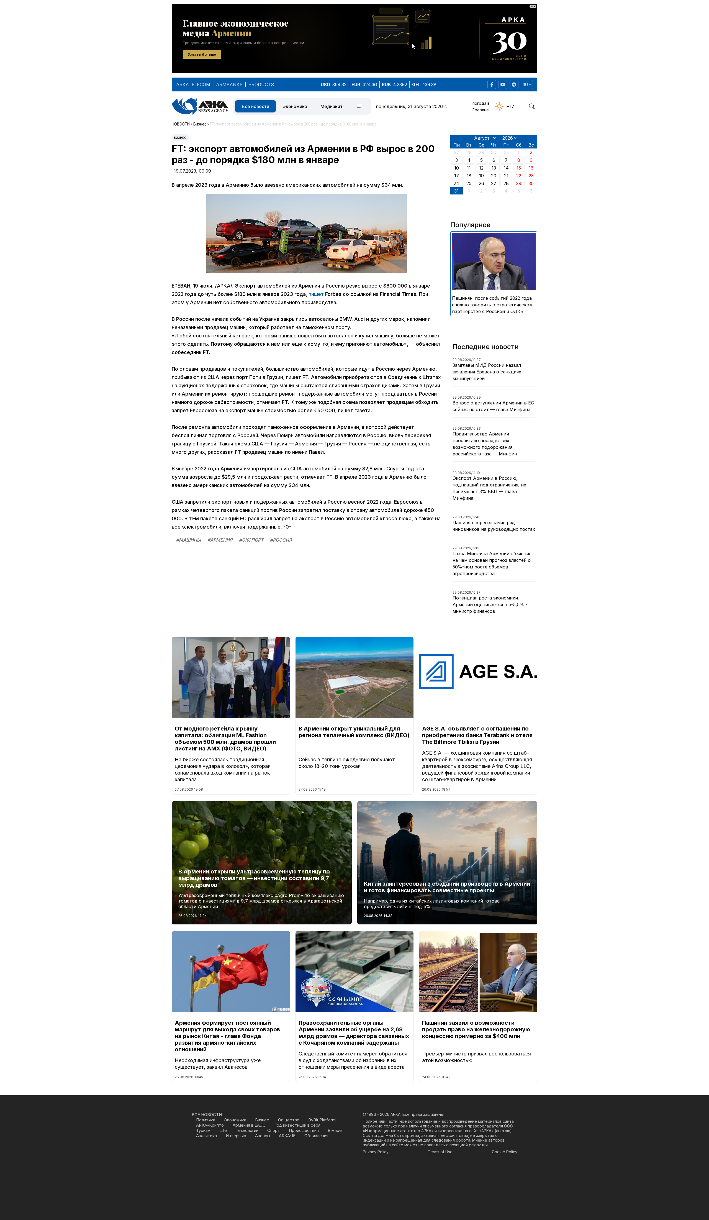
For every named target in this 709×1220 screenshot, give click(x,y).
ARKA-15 (287, 1135)
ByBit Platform (322, 1119)
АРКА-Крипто (210, 1125)
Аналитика (206, 1135)
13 (494, 168)
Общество (288, 1119)
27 (493, 183)
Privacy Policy (376, 1151)
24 (456, 183)
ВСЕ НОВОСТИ (207, 1114)
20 (493, 175)
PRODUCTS (261, 84)
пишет (316, 294)
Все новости (255, 106)
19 (481, 175)
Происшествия (304, 1130)
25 (468, 183)
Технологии (247, 1130)
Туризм (203, 1130)
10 (456, 168)
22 (518, 175)
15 (519, 168)
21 (506, 175)
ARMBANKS (229, 84)
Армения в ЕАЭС (249, 1125)
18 (469, 175)
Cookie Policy (504, 1151)
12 (481, 168)
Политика (205, 1119)
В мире (335, 1130)
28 (506, 183)
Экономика (294, 106)
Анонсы (262, 1135)
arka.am (503, 1130)
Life (223, 1130)
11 (469, 168)
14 (506, 168)
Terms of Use (440, 1151)
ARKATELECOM (193, 84)
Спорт (273, 1130)
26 (481, 183)
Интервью (236, 1135)
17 (456, 175)
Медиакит (331, 106)
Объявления (316, 1135)
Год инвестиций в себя (297, 1125)
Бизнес (180, 138)
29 (518, 183)
